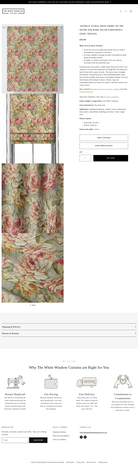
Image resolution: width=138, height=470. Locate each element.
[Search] (126, 11)
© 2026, (33, 462)
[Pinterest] (81, 437)
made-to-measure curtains (102, 89)
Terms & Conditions (59, 439)
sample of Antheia (112, 97)
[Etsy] (85, 437)
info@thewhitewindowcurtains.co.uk (93, 432)
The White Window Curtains (44, 462)
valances (116, 89)
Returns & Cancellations (61, 436)
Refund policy (70, 462)
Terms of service (91, 462)
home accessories (86, 92)
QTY (81, 152)
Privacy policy (80, 462)
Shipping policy (102, 462)
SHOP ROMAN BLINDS (104, 145)
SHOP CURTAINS (104, 137)
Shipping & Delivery (59, 432)
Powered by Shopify (58, 462)
